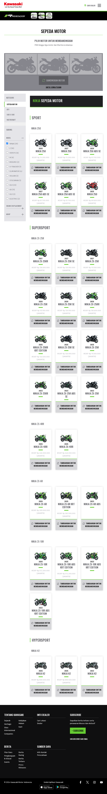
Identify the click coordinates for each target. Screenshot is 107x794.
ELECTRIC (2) (14, 199)
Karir (20, 727)
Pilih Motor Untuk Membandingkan (54, 40)
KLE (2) (12, 194)
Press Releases (22, 766)
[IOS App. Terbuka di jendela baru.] (46, 787)
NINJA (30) (13, 144)
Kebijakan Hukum (22, 722)
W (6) (11, 157)
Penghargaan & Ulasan (9, 757)
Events (7, 762)
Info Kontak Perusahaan (42, 753)
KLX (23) (12, 185)
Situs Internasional (9, 729)
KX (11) (12, 190)
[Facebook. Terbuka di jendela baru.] (80, 782)
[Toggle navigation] (99, 5)
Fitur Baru (8, 752)
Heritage (7, 724)
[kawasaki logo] (13, 5)
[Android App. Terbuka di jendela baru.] (62, 787)
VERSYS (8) (14, 153)
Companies (8, 734)
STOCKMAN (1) (15, 180)
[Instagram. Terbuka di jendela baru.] (94, 782)
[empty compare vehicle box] (21, 64)
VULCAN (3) (13, 176)
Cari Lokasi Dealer (41, 722)
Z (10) (11, 148)
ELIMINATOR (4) (15, 171)
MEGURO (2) (14, 162)
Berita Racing (21, 753)
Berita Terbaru (22, 760)
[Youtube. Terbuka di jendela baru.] (101, 782)
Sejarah (7, 721)
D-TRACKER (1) (15, 167)
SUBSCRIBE (78, 730)
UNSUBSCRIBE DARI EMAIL (79, 739)
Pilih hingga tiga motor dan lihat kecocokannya (53, 45)
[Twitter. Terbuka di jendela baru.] (87, 782)
